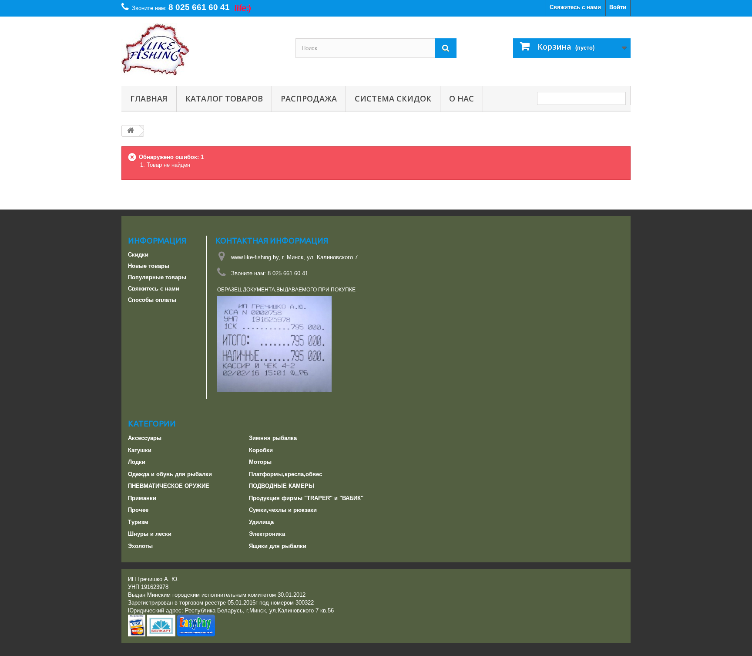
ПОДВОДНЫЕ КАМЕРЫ (281, 486)
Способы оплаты (152, 300)
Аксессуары (144, 438)
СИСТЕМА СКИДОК (393, 98)
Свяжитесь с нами (575, 7)
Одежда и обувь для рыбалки (170, 474)
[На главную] (130, 130)
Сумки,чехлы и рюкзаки (283, 510)
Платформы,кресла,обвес (285, 474)
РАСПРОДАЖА (309, 98)
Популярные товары (157, 277)
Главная (149, 98)
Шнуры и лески (149, 534)
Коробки (261, 450)
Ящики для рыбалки (277, 546)
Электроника (267, 534)
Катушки (139, 450)
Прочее (138, 510)
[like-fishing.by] (201, 49)
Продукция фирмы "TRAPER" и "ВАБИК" (306, 498)
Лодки (136, 462)
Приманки (142, 498)
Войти (617, 7)
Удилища (261, 522)
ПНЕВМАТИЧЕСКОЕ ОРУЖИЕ (168, 486)
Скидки (138, 254)
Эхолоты (140, 546)
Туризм (138, 522)
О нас (461, 98)
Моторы (260, 462)
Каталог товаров (224, 98)
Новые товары (148, 266)
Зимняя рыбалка (273, 438)
